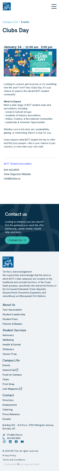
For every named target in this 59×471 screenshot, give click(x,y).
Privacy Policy (9, 455)
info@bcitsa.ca (14, 434)
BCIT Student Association (18, 163)
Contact (8, 395)
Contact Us (15, 240)
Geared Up (9, 370)
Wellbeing (8, 339)
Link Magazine (11, 388)
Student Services (14, 330)
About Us (9, 305)
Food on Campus (12, 374)
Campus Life (11, 360)
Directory (8, 400)
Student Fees (10, 319)
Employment (10, 404)
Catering (8, 409)
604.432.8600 (13, 438)
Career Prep (10, 354)
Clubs (6, 379)
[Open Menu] (53, 6)
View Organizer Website (17, 174)
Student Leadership (14, 314)
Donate (7, 419)
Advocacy (8, 335)
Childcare (8, 349)
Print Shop (8, 384)
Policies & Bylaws (12, 323)
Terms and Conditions (14, 459)
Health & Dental (12, 344)
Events (6, 365)
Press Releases (11, 414)
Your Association (12, 309)
